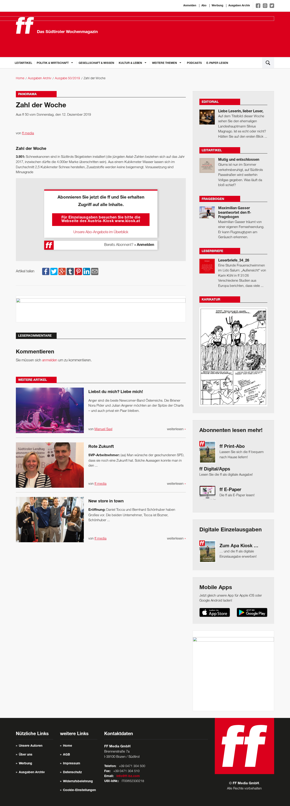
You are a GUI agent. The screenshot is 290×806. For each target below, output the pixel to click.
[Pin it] (78, 271)
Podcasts (194, 63)
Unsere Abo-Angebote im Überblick (100, 232)
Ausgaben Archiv (239, 5)
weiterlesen (176, 429)
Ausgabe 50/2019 (67, 78)
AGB (66, 754)
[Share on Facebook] (45, 271)
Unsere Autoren (30, 746)
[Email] (94, 271)
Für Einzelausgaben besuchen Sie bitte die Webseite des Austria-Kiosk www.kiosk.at (100, 219)
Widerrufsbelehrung (78, 781)
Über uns (25, 754)
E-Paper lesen (217, 63)
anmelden (49, 360)
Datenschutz (72, 772)
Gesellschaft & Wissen (96, 63)
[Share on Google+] (62, 271)
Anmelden (189, 5)
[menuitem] (23, 63)
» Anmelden (144, 245)
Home (20, 78)
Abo (203, 5)
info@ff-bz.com (128, 776)
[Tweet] (54, 271)
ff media (28, 133)
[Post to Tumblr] (70, 271)
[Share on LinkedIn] (86, 271)
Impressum (71, 763)
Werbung (217, 5)
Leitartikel (23, 63)
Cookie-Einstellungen (79, 790)
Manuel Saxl (103, 429)
